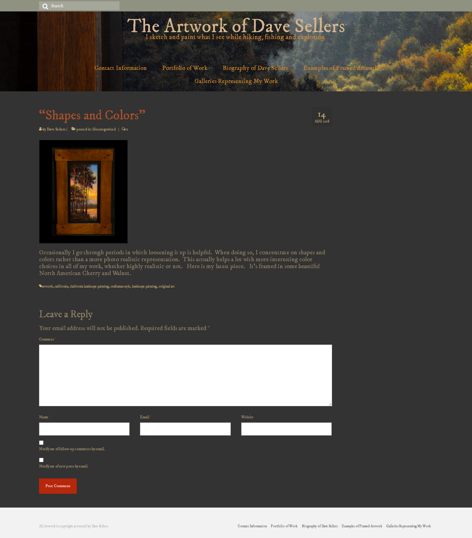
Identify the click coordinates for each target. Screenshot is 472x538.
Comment (47, 339)
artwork (47, 286)
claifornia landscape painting (89, 286)
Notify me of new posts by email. (63, 466)
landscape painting (144, 286)
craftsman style (120, 286)
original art (166, 286)
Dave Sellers (56, 129)
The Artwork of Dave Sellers (236, 27)
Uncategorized (104, 129)
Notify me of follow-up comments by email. (72, 449)
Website (247, 417)
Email (145, 417)
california (61, 286)
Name (44, 417)
